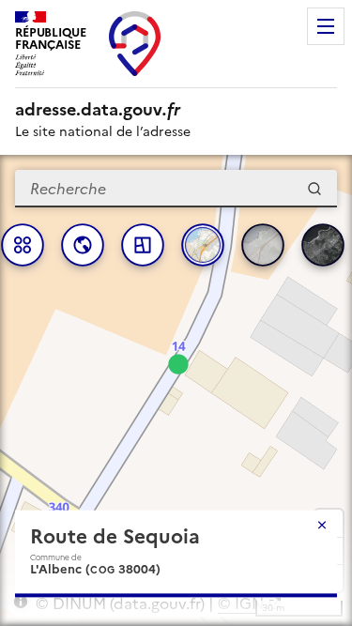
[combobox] (176, 188)
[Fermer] (322, 525)
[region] (176, 390)
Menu (325, 26)
